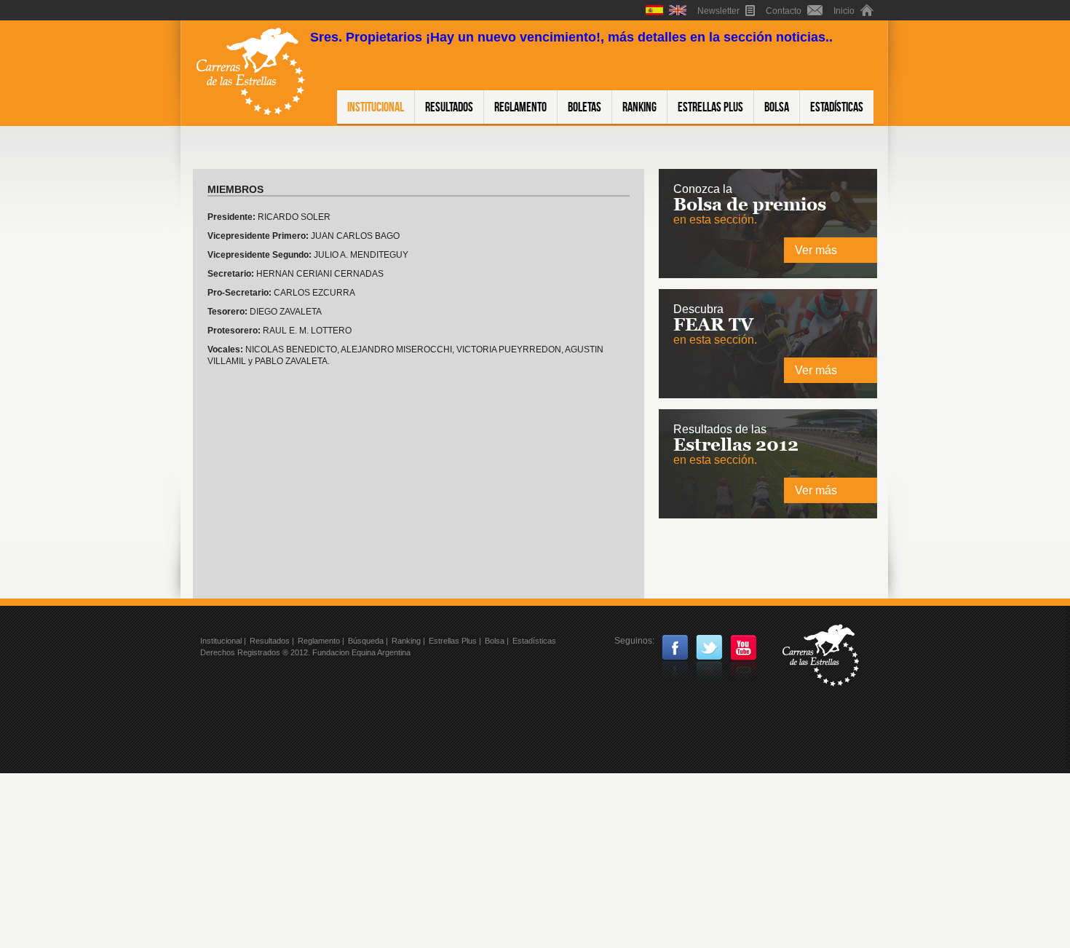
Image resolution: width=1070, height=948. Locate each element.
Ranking (639, 107)
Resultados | (272, 640)
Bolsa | (497, 640)
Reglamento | (321, 640)
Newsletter (719, 11)
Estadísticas (836, 107)
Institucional (375, 107)
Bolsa (776, 107)
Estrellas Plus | (455, 640)
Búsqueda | (368, 640)
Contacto (785, 11)
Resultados (449, 107)
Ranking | (408, 640)
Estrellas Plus (710, 107)
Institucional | (223, 640)
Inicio (845, 11)
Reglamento (520, 107)
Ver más (816, 250)
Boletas (584, 107)
